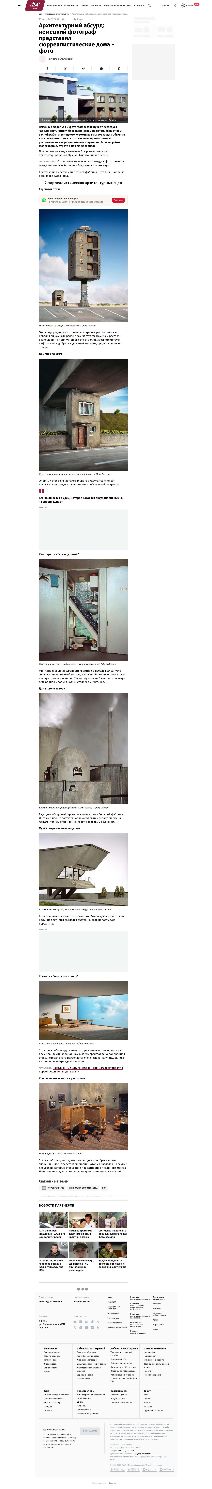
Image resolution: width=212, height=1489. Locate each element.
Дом (41, 14)
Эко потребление (91, 5)
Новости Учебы (85, 1391)
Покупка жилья (117, 1398)
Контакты (157, 1304)
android (117, 1469)
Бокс (146, 1395)
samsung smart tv (166, 1469)
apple (133, 1469)
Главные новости (52, 1352)
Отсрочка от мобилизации (123, 1371)
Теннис (147, 1402)
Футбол (147, 1398)
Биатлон (148, 1406)
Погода (47, 1371)
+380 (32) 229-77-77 (126, 1451)
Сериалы (48, 1410)
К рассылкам (90, 1431)
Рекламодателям (114, 1323)
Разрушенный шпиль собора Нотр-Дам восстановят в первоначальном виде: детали (81, 1069)
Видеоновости (50, 1364)
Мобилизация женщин (121, 1363)
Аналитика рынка (118, 1395)
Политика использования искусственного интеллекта (137, 1306)
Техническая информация (159, 1298)
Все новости (50, 1348)
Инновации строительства (63, 5)
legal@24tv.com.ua (143, 1454)
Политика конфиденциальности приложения (140, 1316)
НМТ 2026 (81, 1406)
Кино (46, 1391)
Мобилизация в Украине (124, 1348)
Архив (155, 1320)
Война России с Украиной (91, 1348)
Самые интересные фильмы (57, 1395)
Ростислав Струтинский (60, 59)
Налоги (147, 1371)
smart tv (149, 1469)
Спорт (147, 1391)
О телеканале (113, 1313)
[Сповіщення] (175, 5)
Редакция (111, 1302)
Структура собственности (159, 1314)
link (75, 1321)
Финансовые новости (154, 1360)
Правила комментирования (138, 1332)
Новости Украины (52, 1356)
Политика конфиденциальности (140, 1298)
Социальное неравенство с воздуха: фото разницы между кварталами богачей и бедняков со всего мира (81, 163)
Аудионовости (50, 1368)
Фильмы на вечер (52, 1402)
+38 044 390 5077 (83, 1301)
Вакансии (157, 1309)
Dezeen (104, 155)
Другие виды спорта (153, 1410)
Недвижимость (118, 1391)
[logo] (35, 5)
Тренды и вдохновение (121, 1402)
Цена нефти (149, 1352)
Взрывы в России (85, 1375)
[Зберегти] (119, 68)
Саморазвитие (84, 1409)
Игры (155, 1329)
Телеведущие (113, 1318)
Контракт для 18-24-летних (123, 1367)
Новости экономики (155, 1348)
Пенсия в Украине (152, 1375)
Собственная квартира (117, 5)
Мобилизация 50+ (118, 1359)
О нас (109, 1297)
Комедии (48, 1406)
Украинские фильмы (53, 1398)
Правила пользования (117, 1328)
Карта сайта (158, 1325)
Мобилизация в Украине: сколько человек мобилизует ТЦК (124, 1378)
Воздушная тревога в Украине (91, 1364)
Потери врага (83, 1379)
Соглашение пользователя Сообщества (136, 1324)
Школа (80, 1402)
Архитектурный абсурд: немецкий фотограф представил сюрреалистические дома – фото (100, 14)
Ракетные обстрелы (86, 1352)
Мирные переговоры (87, 1360)
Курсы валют (150, 1356)
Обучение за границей (88, 1413)
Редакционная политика (113, 1308)
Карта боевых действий (88, 1356)
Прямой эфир (50, 1360)
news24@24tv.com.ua (50, 1301)
